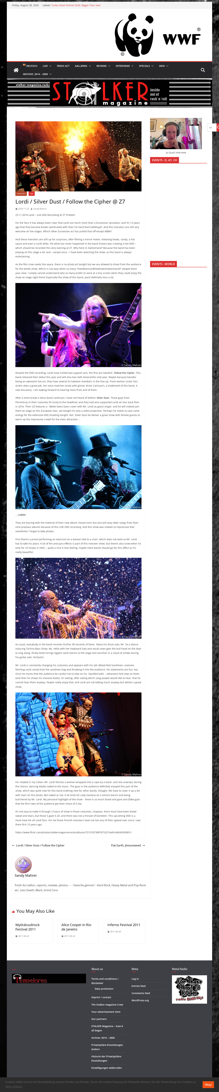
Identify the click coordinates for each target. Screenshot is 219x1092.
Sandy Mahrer (40, 208)
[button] (49, 66)
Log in (135, 978)
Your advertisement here (105, 1011)
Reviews (101, 66)
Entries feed (139, 986)
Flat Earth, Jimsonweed (126, 845)
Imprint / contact (101, 997)
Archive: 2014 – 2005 (35, 74)
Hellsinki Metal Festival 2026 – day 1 (71, 5)
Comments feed (141, 993)
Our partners (99, 1019)
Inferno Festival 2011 (123, 924)
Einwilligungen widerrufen (106, 1067)
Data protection (104, 988)
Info (162, 66)
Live (45, 66)
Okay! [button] (208, 1084)
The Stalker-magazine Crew (107, 1004)
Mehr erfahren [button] (13, 1086)
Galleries (81, 66)
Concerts (21, 193)
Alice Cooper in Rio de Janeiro (76, 927)
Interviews (123, 66)
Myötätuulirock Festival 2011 (27, 927)
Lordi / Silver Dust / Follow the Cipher (40, 845)
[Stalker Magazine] (16, 70)
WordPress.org (140, 1000)
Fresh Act (63, 66)
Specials (144, 66)
